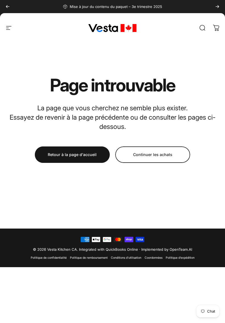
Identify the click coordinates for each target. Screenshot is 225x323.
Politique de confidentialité (49, 257)
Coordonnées (153, 257)
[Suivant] (217, 6)
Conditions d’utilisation (126, 257)
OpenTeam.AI (181, 249)
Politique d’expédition (180, 257)
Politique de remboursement (89, 257)
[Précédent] (8, 6)
